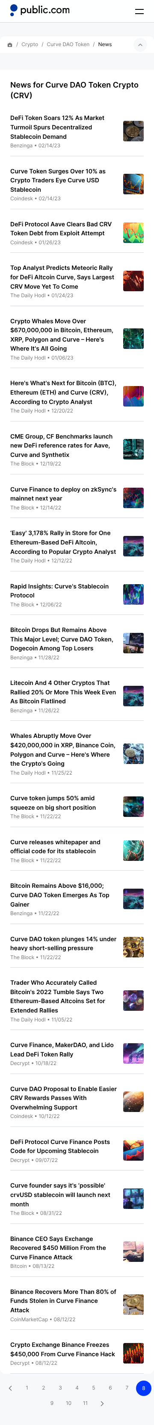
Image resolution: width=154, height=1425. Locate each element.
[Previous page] (10, 1388)
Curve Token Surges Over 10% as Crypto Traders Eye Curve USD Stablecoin (58, 180)
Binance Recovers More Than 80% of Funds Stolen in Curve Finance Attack (63, 1301)
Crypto (29, 44)
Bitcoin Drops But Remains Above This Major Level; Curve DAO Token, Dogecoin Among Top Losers (61, 639)
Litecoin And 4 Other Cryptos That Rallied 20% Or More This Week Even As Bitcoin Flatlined (63, 692)
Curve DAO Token (68, 44)
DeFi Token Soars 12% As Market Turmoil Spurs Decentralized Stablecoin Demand (57, 127)
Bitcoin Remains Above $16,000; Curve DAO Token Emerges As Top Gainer (60, 895)
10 (68, 1403)
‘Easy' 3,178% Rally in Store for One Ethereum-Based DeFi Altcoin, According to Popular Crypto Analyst (63, 542)
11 (85, 1403)
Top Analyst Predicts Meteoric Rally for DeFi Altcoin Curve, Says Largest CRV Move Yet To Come (62, 277)
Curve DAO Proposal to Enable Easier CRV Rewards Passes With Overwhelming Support (63, 1098)
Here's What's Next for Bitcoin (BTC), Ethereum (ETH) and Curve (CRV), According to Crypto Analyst (63, 392)
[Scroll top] (140, 45)
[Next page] (102, 1403)
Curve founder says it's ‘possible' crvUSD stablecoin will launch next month (60, 1195)
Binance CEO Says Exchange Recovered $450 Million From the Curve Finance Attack (58, 1248)
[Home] (39, 10)
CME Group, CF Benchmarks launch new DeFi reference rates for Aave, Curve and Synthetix (61, 446)
